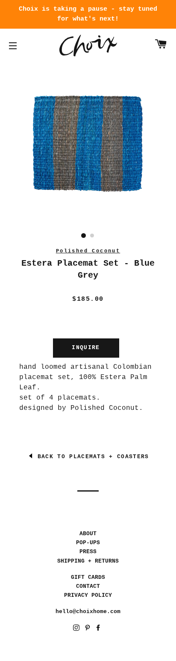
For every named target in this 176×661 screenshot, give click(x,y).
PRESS (88, 551)
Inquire (86, 347)
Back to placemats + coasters (91, 457)
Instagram (77, 629)
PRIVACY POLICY (88, 595)
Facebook (99, 629)
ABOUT (88, 534)
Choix (88, 45)
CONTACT (88, 586)
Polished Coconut (88, 251)
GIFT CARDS (88, 577)
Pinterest (88, 629)
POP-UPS (88, 542)
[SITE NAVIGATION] (12, 45)
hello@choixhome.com (88, 611)
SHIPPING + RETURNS (88, 561)
